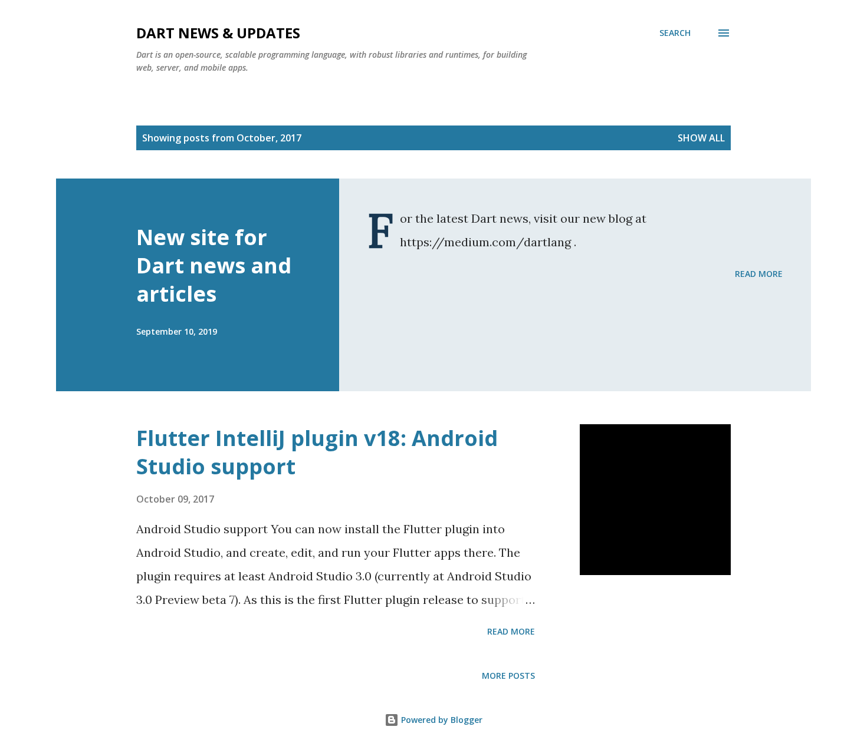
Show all (701, 137)
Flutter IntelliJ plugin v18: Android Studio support (317, 452)
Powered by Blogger (440, 719)
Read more (759, 273)
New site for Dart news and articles (213, 265)
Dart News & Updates (218, 32)
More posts (508, 675)
